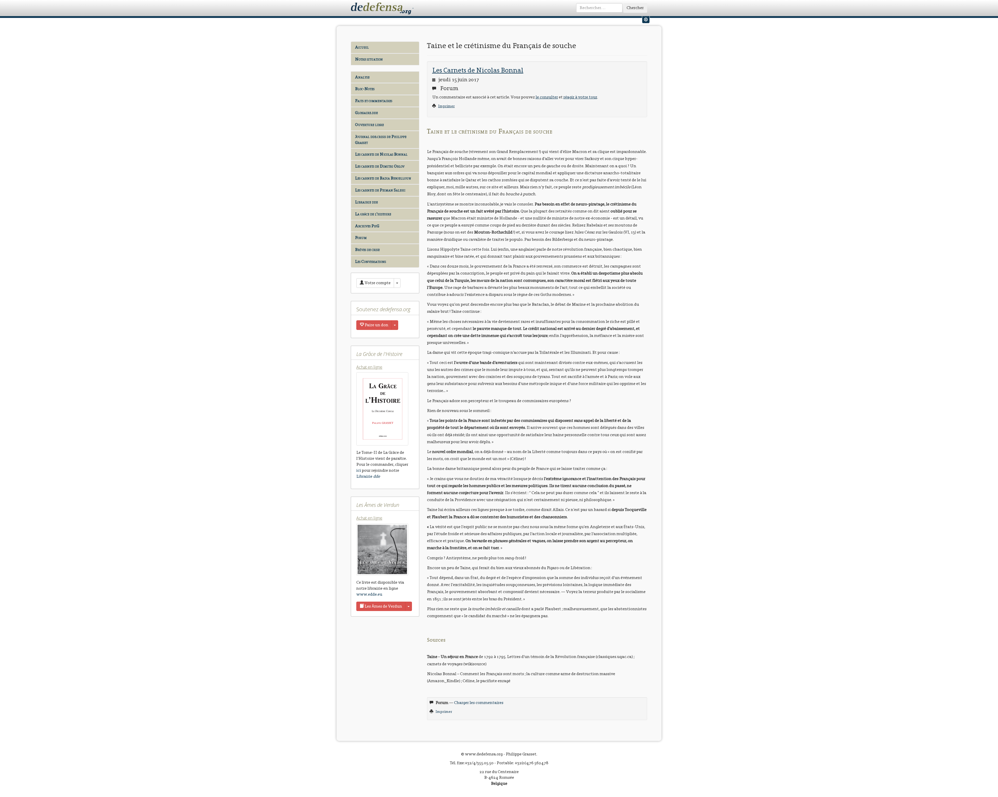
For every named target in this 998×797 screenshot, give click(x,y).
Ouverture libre (369, 124)
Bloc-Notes (365, 89)
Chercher (635, 7)
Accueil (362, 47)
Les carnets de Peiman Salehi (380, 190)
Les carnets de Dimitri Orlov (379, 166)
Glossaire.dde (366, 112)
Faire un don (376, 325)
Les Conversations (370, 261)
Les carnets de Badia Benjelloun (383, 178)
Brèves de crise (367, 249)
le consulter (547, 97)
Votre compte (377, 283)
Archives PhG (367, 226)
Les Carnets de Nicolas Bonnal (477, 70)
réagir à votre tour (580, 97)
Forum (361, 237)
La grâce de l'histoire (373, 214)
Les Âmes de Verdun (383, 606)
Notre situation (369, 59)
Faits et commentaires (373, 100)
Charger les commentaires (478, 702)
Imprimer (446, 106)
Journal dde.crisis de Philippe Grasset (380, 139)
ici (358, 470)
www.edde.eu (369, 594)
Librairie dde (366, 202)
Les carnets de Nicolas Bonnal (381, 154)
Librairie (368, 476)
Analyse (362, 77)
